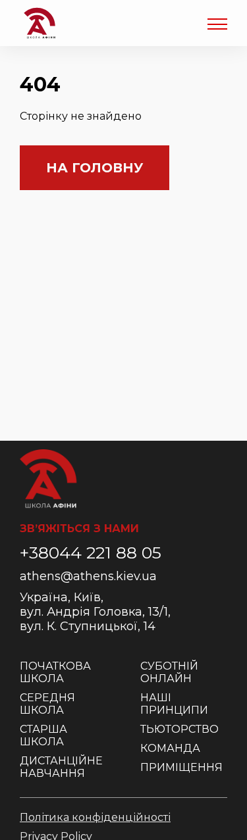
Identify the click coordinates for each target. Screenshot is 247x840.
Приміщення (181, 767)
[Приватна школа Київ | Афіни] (39, 23)
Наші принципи (174, 703)
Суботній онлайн (169, 672)
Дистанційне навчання (61, 766)
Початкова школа (55, 672)
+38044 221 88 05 (90, 552)
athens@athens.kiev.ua (88, 576)
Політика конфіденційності (95, 817)
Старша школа (43, 735)
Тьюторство (179, 729)
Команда (170, 748)
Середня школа (47, 703)
